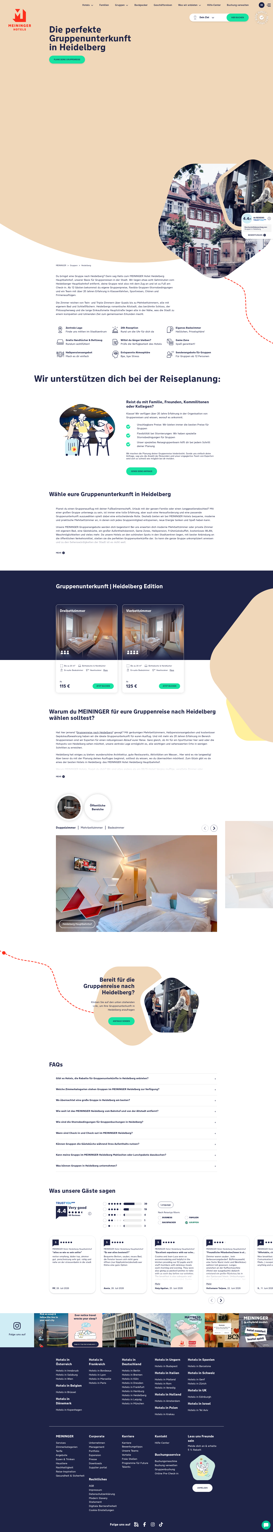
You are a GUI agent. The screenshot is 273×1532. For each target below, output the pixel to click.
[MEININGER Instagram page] (153, 1524)
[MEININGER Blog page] (136, 1524)
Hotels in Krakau (164, 1414)
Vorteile (126, 1454)
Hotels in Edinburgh (199, 1396)
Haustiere (61, 1463)
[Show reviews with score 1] (112, 1226)
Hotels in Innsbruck (67, 1370)
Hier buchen (237, 17)
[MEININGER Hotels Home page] (19, 20)
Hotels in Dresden (132, 1382)
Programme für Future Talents (135, 1465)
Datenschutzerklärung (102, 1494)
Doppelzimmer (66, 827)
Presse (93, 1459)
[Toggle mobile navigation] (268, 5)
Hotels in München (133, 1403)
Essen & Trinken (65, 1459)
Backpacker (141, 4)
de (262, 5)
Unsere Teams (130, 1450)
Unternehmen (97, 1442)
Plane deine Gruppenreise (67, 59)
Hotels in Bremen (132, 1374)
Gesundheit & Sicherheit (70, 1475)
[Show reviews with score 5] (112, 1204)
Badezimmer (116, 827)
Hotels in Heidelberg (134, 1395)
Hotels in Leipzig (132, 1399)
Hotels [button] (86, 4)
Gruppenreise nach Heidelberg (94, 732)
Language (166, 1204)
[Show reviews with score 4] (112, 1209)
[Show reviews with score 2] (112, 1220)
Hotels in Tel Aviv (198, 1410)
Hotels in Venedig (165, 1387)
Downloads (95, 1463)
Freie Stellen (129, 1458)
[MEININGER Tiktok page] (161, 1524)
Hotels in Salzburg (67, 1374)
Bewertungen (255, 235)
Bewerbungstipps (132, 1446)
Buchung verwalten (238, 4)
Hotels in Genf (196, 1379)
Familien (104, 4)
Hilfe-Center (214, 4)
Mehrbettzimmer (92, 827)
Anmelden (202, 1488)
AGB (91, 1485)
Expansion (95, 1455)
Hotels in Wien (64, 1378)
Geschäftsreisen (163, 4)
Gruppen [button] (120, 4)
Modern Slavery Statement (98, 1500)
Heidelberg (86, 265)
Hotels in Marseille (100, 1378)
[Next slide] (214, 828)
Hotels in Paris (97, 1382)
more (105, 670)
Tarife (59, 1451)
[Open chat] (266, 1525)
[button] (269, 218)
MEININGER (61, 265)
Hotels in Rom (163, 1383)
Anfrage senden (121, 1021)
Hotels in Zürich (197, 1383)
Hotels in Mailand (165, 1379)
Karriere (126, 1442)
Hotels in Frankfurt (133, 1387)
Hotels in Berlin (131, 1370)
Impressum (95, 1489)
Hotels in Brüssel (66, 1392)
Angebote (61, 1455)
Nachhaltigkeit (64, 1467)
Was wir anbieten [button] (187, 4)
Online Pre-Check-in (166, 1473)
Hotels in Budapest (166, 1366)
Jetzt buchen (103, 686)
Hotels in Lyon (97, 1374)
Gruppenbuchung (165, 1469)
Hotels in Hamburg (133, 1391)
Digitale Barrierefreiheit (103, 1506)
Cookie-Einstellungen (101, 1510)
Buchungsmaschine (166, 1461)
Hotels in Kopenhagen (69, 1409)
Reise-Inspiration (66, 1471)
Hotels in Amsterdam (167, 1400)
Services (61, 1442)
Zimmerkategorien (66, 1446)
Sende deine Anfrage (141, 471)
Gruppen (74, 265)
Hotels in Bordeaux (100, 1370)
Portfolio (94, 1451)
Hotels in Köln (130, 1378)
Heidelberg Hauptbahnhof (77, 923)
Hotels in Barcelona (199, 1366)
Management (96, 1446)
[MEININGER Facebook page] (144, 1524)
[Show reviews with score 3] (112, 1215)
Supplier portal (98, 1467)
